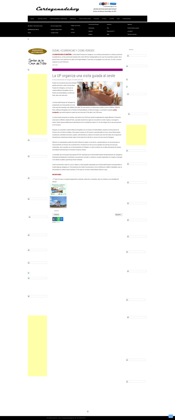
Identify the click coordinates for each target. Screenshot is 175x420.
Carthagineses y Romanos (58, 18)
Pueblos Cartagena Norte (56, 29)
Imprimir (56, 211)
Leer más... (55, 65)
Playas (29, 32)
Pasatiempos (91, 28)
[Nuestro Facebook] (100, 3)
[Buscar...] (113, 3)
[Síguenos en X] (103, 3)
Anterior (56, 214)
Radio (108, 34)
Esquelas (91, 31)
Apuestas (130, 24)
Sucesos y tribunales (132, 34)
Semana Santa (42, 18)
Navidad (96, 18)
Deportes (90, 34)
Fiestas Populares (85, 18)
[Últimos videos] (106, 3)
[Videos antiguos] (108, 3)
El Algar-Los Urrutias (75, 25)
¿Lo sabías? (130, 31)
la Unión (73, 32)
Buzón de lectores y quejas (133, 28)
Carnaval (73, 18)
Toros (108, 28)
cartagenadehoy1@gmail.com (109, 6)
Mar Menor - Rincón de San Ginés (35, 26)
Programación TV (110, 31)
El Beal (72, 29)
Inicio (32, 18)
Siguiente (118, 214)
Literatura (109, 24)
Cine (118, 18)
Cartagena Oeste (54, 32)
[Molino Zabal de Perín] (86, 202)
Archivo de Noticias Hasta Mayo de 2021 (104, 11)
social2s (58, 222)
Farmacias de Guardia (94, 24)
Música (104, 18)
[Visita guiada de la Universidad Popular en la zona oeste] (86, 189)
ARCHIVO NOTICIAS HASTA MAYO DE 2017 (104, 9)
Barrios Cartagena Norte (56, 26)
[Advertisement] (37, 104)
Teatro (111, 18)
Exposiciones (127, 18)
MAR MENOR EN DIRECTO (33, 29)
